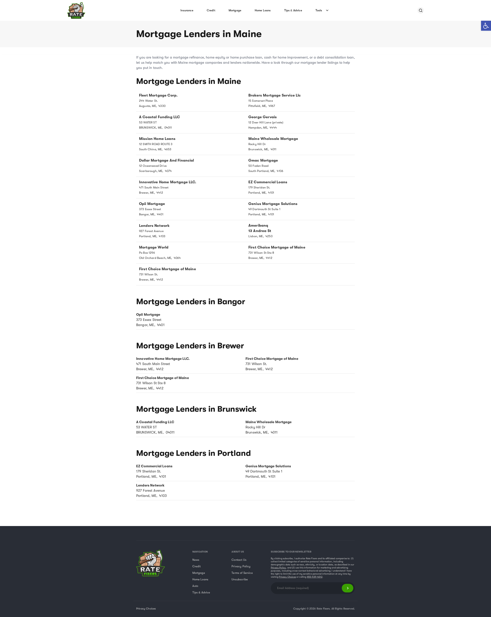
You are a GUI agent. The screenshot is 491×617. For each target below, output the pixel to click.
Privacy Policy (240, 566)
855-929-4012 (314, 577)
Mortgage (235, 10)
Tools (319, 10)
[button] (486, 26)
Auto (195, 586)
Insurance (186, 10)
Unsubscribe (239, 579)
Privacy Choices (287, 577)
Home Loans (263, 10)
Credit (211, 10)
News (195, 560)
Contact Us (238, 560)
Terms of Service (242, 573)
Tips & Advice (293, 10)
